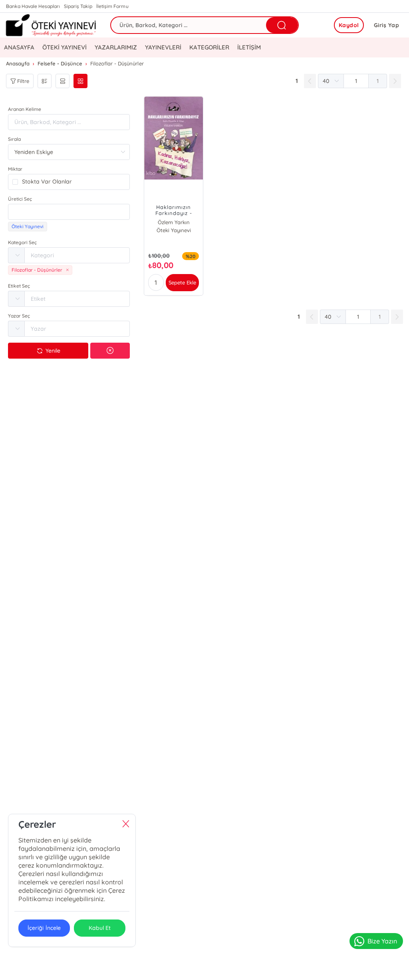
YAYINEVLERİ (163, 47)
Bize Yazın (382, 941)
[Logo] (51, 25)
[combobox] (69, 212)
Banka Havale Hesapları (33, 6)
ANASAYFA (19, 47)
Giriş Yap (386, 25)
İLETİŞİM (249, 47)
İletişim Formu (112, 6)
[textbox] (69, 212)
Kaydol (349, 25)
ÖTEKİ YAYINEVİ (64, 47)
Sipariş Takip (78, 6)
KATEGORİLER (209, 47)
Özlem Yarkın (174, 222)
